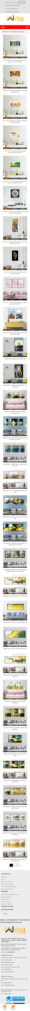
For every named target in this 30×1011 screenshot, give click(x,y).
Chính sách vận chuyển (7, 882)
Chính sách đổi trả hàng (7, 884)
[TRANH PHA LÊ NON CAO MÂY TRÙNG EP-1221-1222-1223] (15, 400)
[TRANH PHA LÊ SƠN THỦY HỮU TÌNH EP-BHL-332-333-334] (15, 821)
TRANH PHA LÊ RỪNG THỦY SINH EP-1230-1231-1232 (15, 465)
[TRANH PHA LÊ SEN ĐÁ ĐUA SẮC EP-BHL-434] (15, 584)
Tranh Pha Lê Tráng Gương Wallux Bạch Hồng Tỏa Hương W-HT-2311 (15, 212)
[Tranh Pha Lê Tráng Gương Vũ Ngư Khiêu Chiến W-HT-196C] (15, 258)
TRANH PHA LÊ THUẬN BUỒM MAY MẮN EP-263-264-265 (15, 807)
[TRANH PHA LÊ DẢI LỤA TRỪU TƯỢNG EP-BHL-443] (15, 663)
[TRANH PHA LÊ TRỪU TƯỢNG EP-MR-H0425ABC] (15, 689)
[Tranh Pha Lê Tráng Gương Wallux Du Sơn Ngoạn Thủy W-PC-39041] (15, 46)
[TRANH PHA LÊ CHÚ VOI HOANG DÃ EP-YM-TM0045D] (15, 373)
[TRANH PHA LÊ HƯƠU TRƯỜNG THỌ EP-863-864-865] (15, 716)
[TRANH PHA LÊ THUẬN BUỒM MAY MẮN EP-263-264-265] (15, 795)
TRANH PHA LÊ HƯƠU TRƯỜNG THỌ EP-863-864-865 (15, 728)
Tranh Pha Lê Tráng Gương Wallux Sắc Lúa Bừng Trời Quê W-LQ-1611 (15, 182)
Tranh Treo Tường (6, 901)
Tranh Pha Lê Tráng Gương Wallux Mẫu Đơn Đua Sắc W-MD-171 (15, 121)
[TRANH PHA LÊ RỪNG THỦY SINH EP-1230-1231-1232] (15, 452)
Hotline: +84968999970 (13, 5)
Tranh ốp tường (5, 899)
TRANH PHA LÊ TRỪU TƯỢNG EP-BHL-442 (15, 648)
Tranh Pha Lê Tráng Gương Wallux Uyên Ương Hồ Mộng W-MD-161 (15, 151)
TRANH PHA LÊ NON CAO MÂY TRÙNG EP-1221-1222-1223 (15, 412)
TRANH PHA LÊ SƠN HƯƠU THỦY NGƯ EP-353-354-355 (15, 781)
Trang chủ (5, 31)
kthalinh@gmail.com (12, 8)
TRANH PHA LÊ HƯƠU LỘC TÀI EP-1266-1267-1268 (15, 517)
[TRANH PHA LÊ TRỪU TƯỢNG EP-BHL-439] (15, 610)
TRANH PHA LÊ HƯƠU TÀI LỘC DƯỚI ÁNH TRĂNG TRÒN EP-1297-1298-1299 (15, 570)
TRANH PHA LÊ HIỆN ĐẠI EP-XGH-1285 (15, 359)
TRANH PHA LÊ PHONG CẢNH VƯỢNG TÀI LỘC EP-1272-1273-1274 (15, 544)
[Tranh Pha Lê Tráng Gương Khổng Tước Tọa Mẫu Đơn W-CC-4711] (15, 228)
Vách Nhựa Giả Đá (6, 897)
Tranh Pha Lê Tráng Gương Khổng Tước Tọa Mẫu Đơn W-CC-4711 (15, 242)
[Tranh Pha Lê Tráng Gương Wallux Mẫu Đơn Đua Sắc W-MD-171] (15, 107)
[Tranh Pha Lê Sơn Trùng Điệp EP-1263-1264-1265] (15, 479)
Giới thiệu (3, 877)
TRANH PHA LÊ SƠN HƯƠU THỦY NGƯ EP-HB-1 (15, 754)
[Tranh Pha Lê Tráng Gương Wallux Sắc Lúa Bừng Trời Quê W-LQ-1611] (15, 167)
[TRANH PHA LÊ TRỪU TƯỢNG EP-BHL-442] (15, 637)
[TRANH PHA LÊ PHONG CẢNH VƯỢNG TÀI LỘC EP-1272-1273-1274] (15, 531)
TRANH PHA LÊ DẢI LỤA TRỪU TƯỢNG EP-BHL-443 (15, 675)
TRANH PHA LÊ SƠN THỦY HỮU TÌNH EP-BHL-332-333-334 (15, 833)
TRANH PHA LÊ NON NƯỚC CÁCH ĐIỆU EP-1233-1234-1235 (15, 860)
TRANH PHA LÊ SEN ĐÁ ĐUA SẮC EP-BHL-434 (15, 596)
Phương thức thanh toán (7, 889)
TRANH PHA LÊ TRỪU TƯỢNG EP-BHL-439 (15, 622)
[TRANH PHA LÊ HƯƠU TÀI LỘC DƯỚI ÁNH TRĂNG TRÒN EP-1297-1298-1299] (15, 558)
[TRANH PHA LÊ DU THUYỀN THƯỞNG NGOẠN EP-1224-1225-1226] (15, 426)
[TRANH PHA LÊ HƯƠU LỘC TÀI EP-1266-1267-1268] (15, 505)
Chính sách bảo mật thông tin (8, 886)
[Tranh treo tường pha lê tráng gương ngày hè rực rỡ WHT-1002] (15, 319)
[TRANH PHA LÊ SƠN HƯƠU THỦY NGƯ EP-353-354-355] (15, 768)
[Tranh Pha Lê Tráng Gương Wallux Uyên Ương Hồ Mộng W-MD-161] (15, 137)
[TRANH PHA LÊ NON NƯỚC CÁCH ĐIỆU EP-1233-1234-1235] (15, 847)
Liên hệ (3, 879)
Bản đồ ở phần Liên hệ (13, 11)
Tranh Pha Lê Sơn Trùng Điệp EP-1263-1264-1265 (15, 491)
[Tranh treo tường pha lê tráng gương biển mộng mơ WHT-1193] (15, 288)
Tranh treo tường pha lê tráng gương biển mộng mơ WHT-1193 (15, 303)
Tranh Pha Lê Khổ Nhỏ (17, 31)
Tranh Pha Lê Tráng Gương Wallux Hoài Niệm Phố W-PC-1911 (15, 91)
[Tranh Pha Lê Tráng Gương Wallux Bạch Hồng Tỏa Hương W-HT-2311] (15, 198)
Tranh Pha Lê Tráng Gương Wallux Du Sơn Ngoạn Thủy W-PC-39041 (15, 61)
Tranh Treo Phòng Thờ (7, 904)
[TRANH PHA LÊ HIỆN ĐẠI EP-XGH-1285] (15, 347)
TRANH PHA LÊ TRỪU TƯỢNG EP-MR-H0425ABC (15, 702)
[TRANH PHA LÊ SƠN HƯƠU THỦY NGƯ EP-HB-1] (15, 742)
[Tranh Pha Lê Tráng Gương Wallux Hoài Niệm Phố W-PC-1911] (15, 77)
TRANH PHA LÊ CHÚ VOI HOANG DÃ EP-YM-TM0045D (15, 386)
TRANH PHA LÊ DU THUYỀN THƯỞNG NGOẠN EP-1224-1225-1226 (15, 438)
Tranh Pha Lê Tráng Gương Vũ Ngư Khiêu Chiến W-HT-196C (15, 272)
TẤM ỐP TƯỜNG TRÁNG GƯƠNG (10, 894)
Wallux (5, 914)
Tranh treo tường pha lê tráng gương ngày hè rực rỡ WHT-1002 (15, 333)
